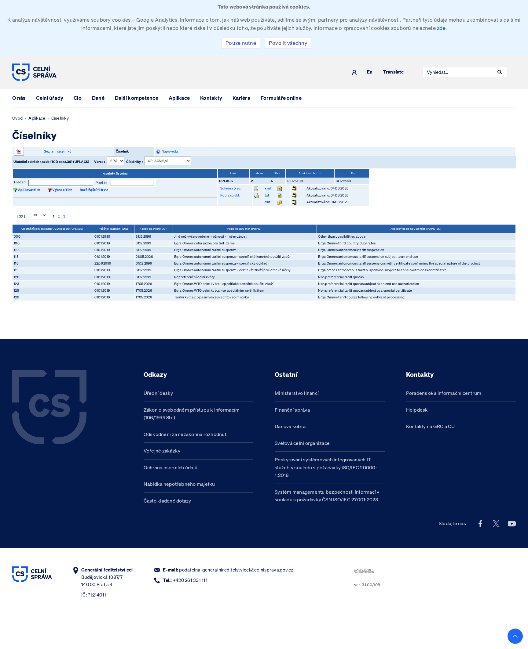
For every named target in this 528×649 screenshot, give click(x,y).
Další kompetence (136, 97)
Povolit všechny (288, 42)
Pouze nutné (241, 42)
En (370, 72)
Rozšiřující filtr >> (94, 190)
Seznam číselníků (57, 151)
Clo (78, 97)
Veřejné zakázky (162, 450)
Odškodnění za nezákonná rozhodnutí (186, 434)
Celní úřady (49, 97)
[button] (500, 72)
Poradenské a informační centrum (444, 393)
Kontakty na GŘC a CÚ (430, 426)
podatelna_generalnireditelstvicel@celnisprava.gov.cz (236, 570)
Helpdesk (417, 409)
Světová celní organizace (302, 443)
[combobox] (458, 72)
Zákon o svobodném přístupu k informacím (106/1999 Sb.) (192, 413)
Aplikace (179, 97)
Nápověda (169, 151)
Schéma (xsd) (230, 188)
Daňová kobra (290, 426)
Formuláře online (281, 97)
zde (441, 27)
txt (267, 195)
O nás (19, 97)
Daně (98, 97)
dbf (267, 202)
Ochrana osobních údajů (171, 467)
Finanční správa (292, 409)
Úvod (17, 118)
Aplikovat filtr (29, 190)
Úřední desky (158, 393)
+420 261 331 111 (190, 580)
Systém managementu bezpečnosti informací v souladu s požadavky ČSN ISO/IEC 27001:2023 (327, 496)
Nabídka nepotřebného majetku (179, 484)
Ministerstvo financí (297, 393)
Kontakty (211, 97)
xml (268, 188)
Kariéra (241, 97)
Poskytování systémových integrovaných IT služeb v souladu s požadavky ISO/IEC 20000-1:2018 (326, 467)
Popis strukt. (230, 195)
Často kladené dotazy (167, 500)
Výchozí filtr (62, 190)
